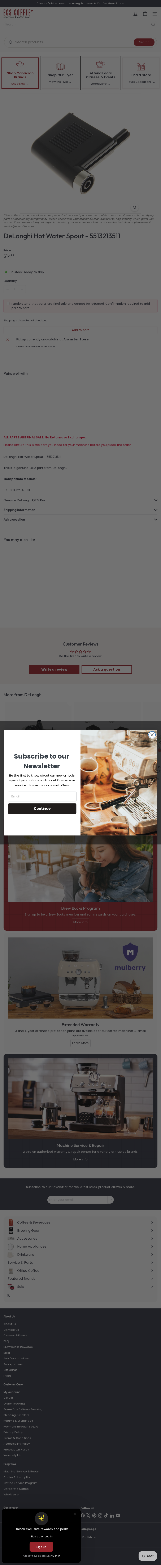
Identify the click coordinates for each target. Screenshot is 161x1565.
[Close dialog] (152, 734)
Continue (42, 808)
